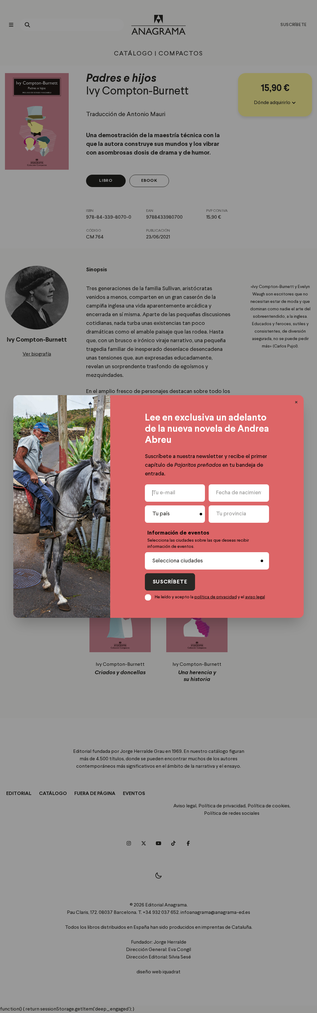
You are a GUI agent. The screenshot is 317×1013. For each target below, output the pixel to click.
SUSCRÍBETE (170, 582)
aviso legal (255, 597)
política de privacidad (215, 597)
